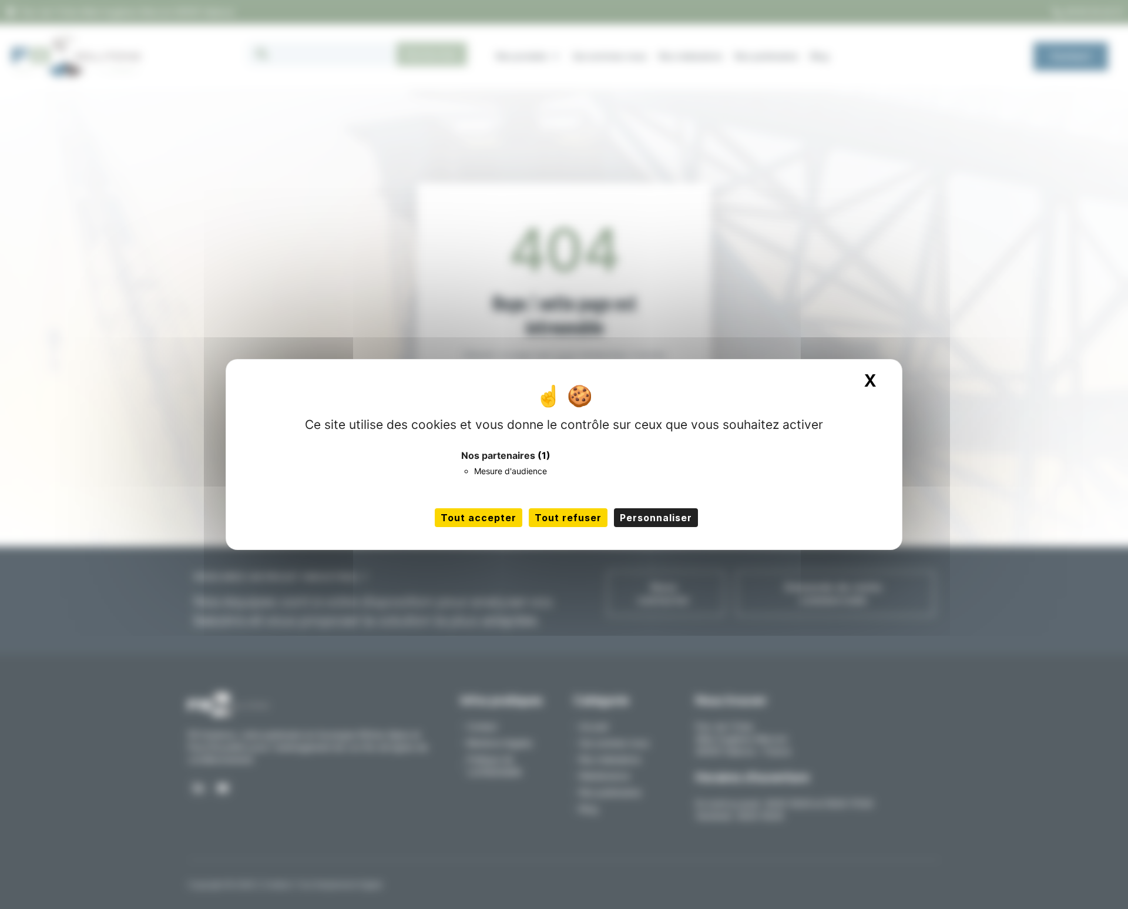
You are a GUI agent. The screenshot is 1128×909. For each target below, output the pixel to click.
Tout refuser (568, 518)
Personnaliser (656, 518)
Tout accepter (478, 518)
